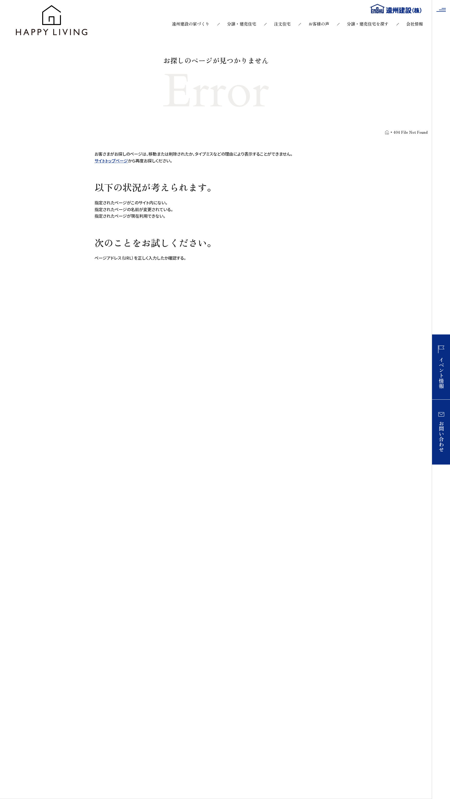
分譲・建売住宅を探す (368, 24)
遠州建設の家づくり (190, 24)
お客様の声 (318, 24)
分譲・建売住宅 (241, 24)
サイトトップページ (111, 160)
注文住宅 (282, 24)
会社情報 (414, 24)
